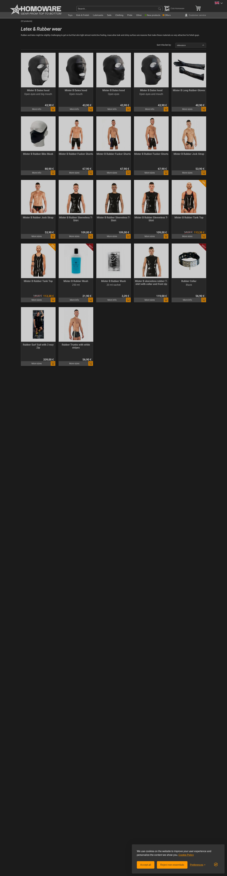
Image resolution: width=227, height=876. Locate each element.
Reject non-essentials (172, 864)
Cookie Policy (186, 855)
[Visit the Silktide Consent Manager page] (216, 864)
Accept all (145, 864)
